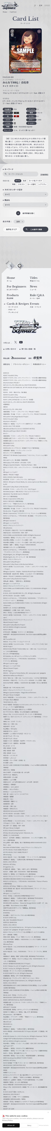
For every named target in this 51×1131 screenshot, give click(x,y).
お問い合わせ (10, 349)
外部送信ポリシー (39, 364)
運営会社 (6, 364)
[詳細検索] (44, 174)
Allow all (11, 1125)
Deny (29, 1125)
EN (40, 5)
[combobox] (25, 194)
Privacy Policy (7, 1120)
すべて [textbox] (7, 194)
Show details (44, 1125)
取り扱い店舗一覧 (29, 349)
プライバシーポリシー (21, 364)
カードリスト (13, 307)
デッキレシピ (13, 312)
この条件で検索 (36, 229)
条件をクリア (11, 229)
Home (5, 12)
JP (35, 5)
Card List (13, 12)
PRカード (12, 309)
